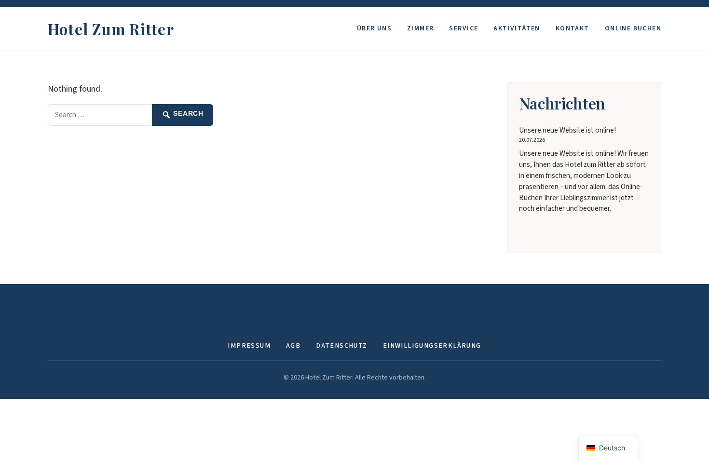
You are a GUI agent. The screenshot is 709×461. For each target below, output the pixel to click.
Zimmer (420, 28)
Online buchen (633, 28)
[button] (608, 448)
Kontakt (572, 28)
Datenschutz (342, 346)
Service (463, 28)
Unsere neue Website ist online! (567, 130)
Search (187, 113)
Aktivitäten (516, 28)
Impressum (249, 346)
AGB (293, 346)
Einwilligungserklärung (432, 346)
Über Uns (374, 28)
